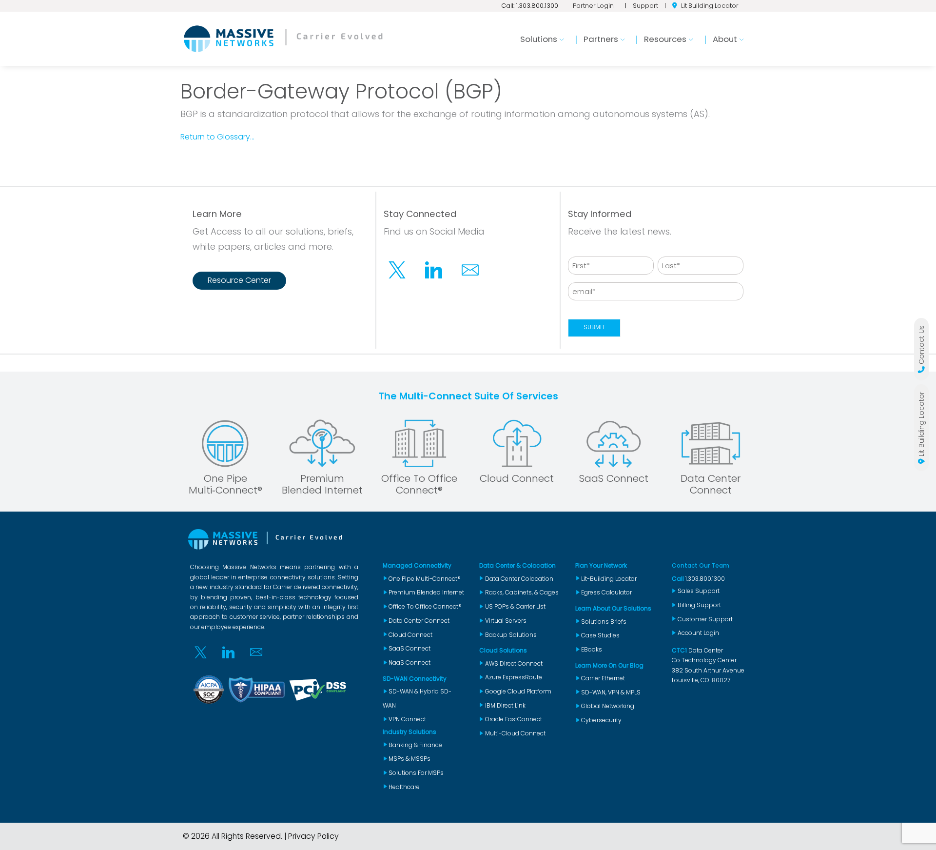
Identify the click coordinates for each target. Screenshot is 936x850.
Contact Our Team (700, 565)
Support (645, 5)
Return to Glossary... (217, 136)
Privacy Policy (313, 836)
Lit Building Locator (710, 5)
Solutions (538, 39)
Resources (665, 39)
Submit (594, 327)
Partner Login (593, 5)
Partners (601, 39)
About (725, 39)
